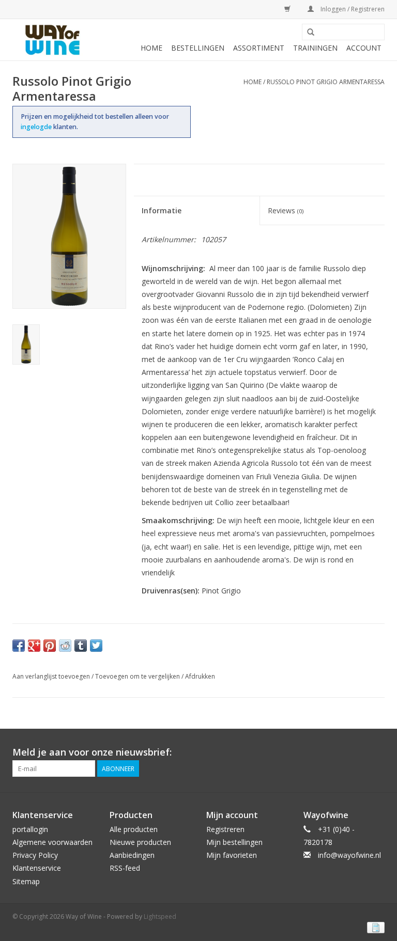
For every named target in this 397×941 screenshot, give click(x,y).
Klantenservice (36, 868)
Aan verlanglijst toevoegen (51, 676)
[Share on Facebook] (18, 645)
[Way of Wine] (52, 40)
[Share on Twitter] (96, 645)
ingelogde (37, 126)
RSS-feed (125, 868)
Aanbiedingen (132, 855)
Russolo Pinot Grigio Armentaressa (326, 81)
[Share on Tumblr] (80, 645)
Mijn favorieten (231, 855)
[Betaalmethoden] (374, 927)
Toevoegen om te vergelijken (138, 676)
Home (151, 48)
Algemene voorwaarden (52, 842)
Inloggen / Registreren (352, 9)
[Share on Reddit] (65, 645)
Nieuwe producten (140, 842)
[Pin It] (49, 645)
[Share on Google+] (34, 645)
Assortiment (258, 48)
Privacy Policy (35, 855)
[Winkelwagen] (285, 9)
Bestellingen (197, 48)
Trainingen (315, 48)
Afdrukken (200, 676)
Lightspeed (160, 916)
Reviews (285, 210)
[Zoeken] (310, 32)
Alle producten (134, 829)
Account (363, 48)
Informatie (161, 210)
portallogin (30, 829)
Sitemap (26, 881)
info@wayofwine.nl (349, 855)
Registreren (225, 829)
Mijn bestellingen (234, 842)
